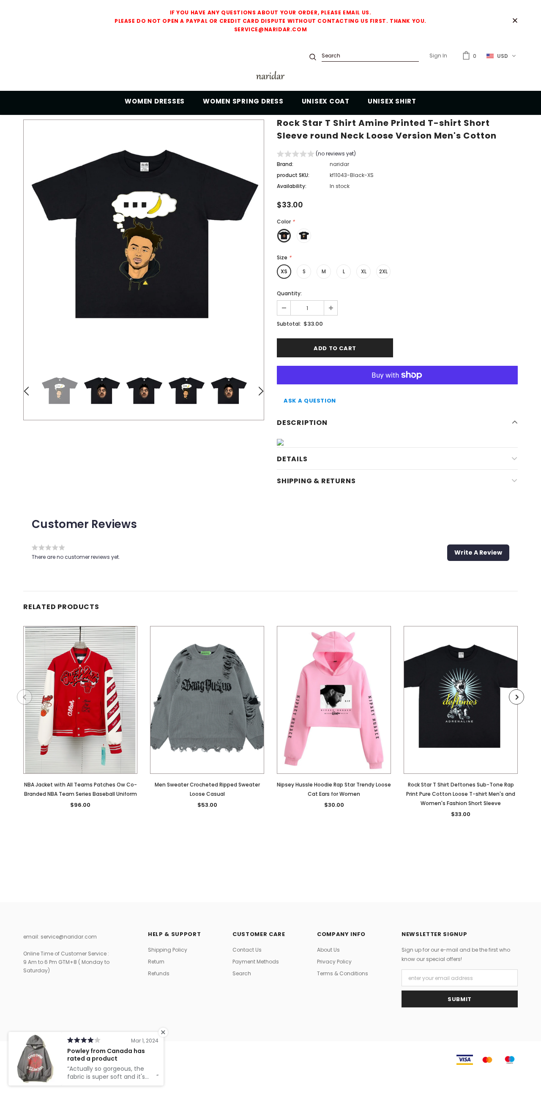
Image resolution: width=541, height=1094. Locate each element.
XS (284, 271)
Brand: (285, 164)
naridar (339, 164)
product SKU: (293, 175)
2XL (383, 271)
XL (363, 271)
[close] (515, 21)
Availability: (291, 186)
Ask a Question (310, 401)
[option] (144, 240)
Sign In (438, 55)
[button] (316, 155)
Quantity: (289, 293)
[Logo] (270, 76)
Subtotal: (289, 323)
